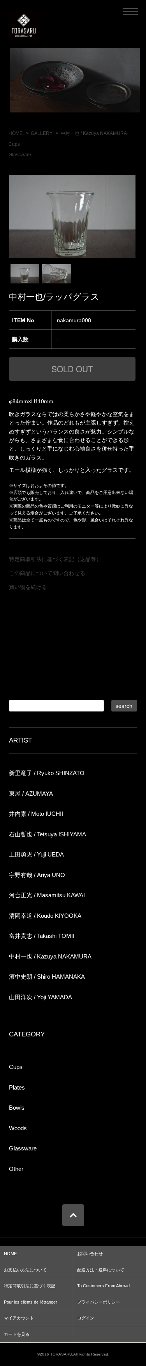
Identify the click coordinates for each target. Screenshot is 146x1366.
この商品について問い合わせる (47, 573)
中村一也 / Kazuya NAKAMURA (94, 133)
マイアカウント (19, 1318)
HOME (16, 133)
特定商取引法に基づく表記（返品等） (55, 559)
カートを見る (17, 1334)
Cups (14, 144)
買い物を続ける (28, 587)
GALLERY (42, 133)
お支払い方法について (25, 1270)
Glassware (20, 154)
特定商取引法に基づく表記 (29, 1285)
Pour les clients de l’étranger (30, 1302)
